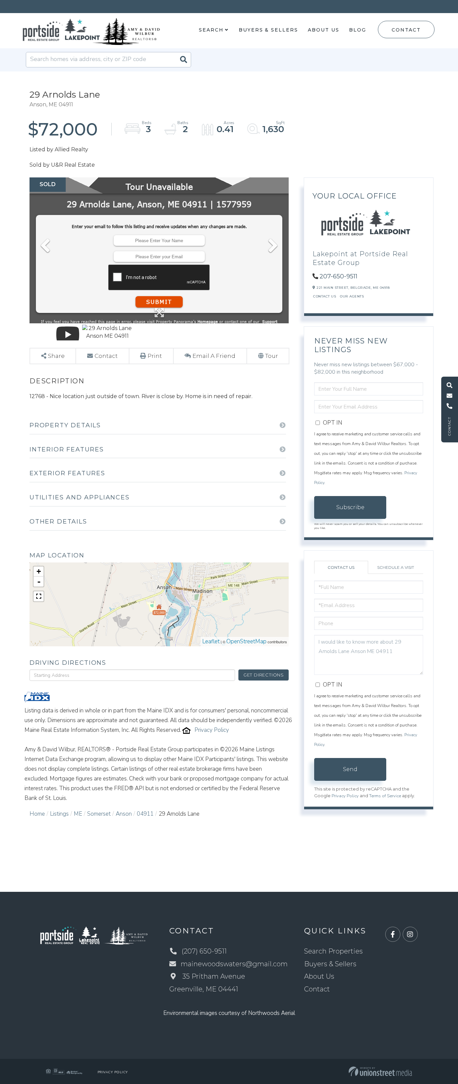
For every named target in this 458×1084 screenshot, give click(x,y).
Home (37, 814)
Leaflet (211, 641)
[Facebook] (393, 934)
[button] (183, 59)
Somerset (99, 814)
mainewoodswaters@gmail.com (234, 964)
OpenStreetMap (246, 641)
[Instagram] (410, 934)
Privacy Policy (211, 730)
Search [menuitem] (211, 30)
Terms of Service (385, 796)
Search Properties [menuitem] (333, 951)
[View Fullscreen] (39, 596)
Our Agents (352, 296)
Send (350, 769)
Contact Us (324, 296)
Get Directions (263, 675)
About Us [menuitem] (323, 30)
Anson (124, 814)
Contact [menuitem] (317, 989)
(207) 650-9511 (204, 951)
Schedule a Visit (395, 567)
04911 (145, 814)
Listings (59, 814)
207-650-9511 (338, 276)
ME (78, 814)
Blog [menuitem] (357, 30)
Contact (406, 30)
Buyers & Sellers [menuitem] (268, 30)
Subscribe (350, 507)
